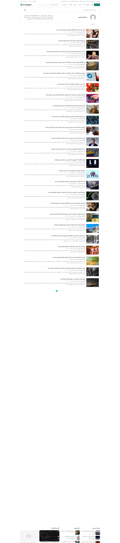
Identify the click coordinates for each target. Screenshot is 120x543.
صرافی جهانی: (83, 1)
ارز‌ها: (99, 1)
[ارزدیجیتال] (26, 5)
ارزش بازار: (77, 1)
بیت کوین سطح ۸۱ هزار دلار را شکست (68, 531)
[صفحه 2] (64, 291)
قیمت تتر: (67, 1)
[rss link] (25, 10)
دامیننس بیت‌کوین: (92, 1)
